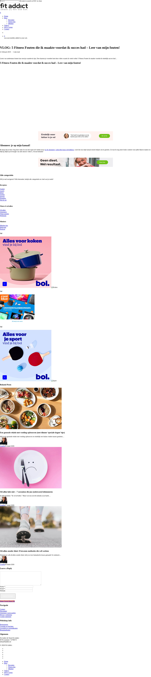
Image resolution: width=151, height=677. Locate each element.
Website (2, 591)
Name (2, 587)
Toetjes (2, 194)
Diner (2, 193)
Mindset (10, 669)
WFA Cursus (8, 672)
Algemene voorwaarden (8, 613)
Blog (5, 663)
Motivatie (3, 227)
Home (6, 661)
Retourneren (4, 624)
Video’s (6, 671)
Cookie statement (5, 617)
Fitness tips (11, 667)
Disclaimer (3, 611)
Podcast (2, 229)
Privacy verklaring (6, 615)
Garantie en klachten (6, 626)
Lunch (2, 191)
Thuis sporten (4, 214)
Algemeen (3, 212)
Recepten (11, 665)
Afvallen (3, 210)
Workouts (3, 216)
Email (2, 589)
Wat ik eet (3, 200)
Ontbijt (2, 189)
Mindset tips (4, 225)
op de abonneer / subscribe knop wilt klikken (59, 150)
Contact (2, 609)
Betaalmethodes (5, 630)
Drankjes (3, 198)
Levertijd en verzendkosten (9, 628)
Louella (2, 446)
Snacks (2, 196)
